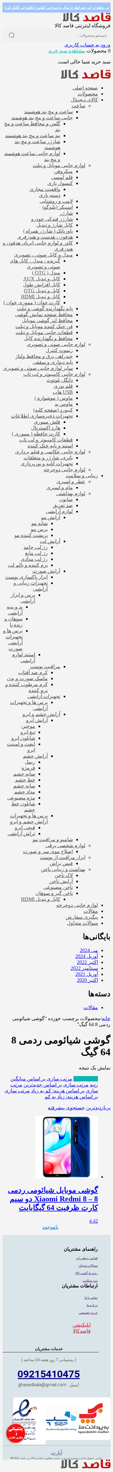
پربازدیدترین (85, 1078)
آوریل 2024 (86, 956)
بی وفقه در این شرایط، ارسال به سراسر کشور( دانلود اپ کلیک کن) (56, 7)
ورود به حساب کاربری (87, 44)
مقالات (90, 1007)
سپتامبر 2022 (84, 968)
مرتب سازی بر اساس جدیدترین (56, 1084)
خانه (106, 1018)
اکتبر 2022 (87, 962)
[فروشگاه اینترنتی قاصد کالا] (86, 19)
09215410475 (49, 1374)
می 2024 (89, 950)
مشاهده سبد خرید (66, 50)
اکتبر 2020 (87, 980)
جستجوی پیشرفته (66, 1107)
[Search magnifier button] (11, 35)
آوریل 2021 (86, 974)
